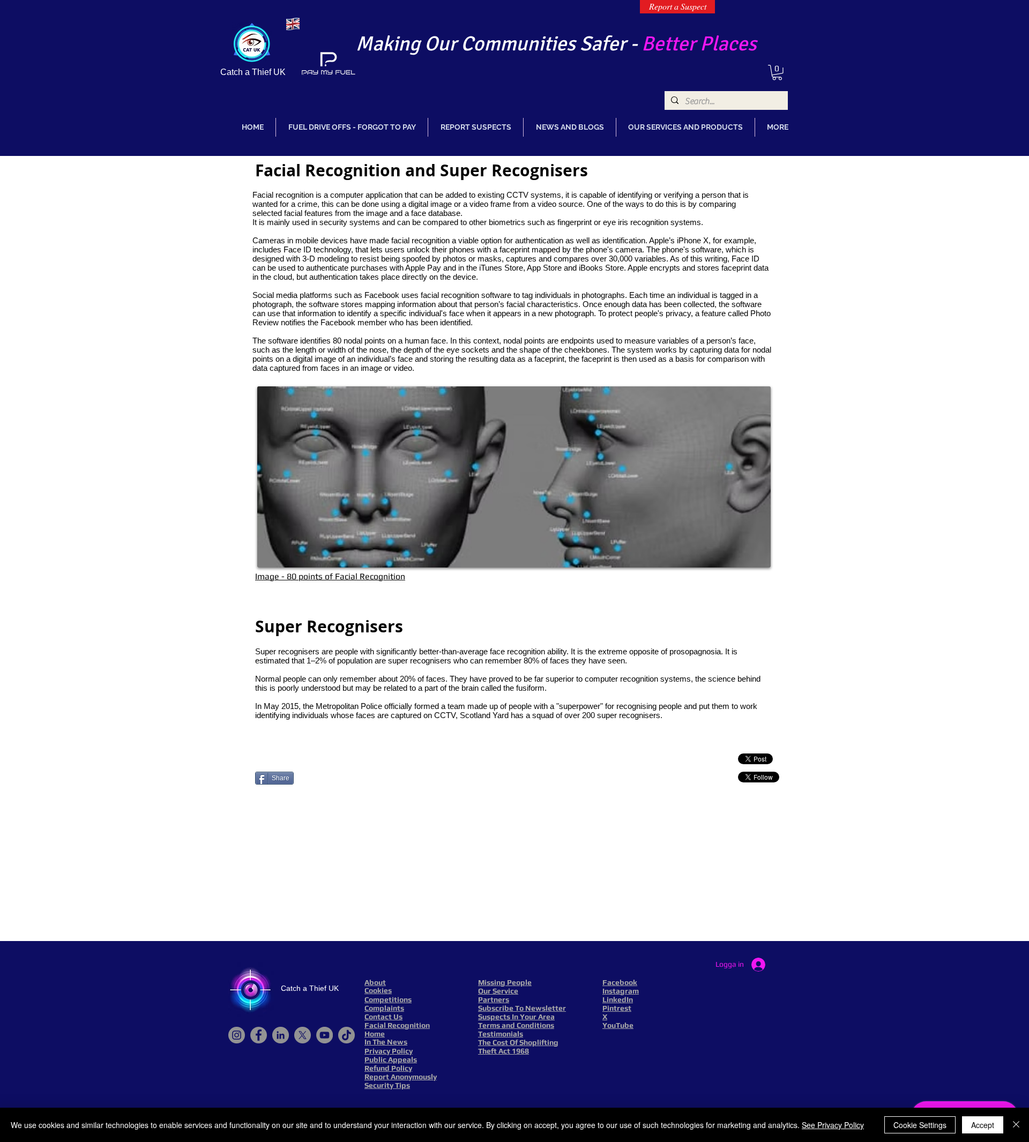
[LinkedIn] (280, 1035)
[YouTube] (324, 1035)
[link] (777, 72)
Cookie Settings (919, 1124)
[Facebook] (258, 1035)
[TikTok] (346, 1035)
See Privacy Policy (833, 1124)
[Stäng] (1016, 1124)
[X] (302, 1035)
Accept (982, 1124)
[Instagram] (236, 1035)
